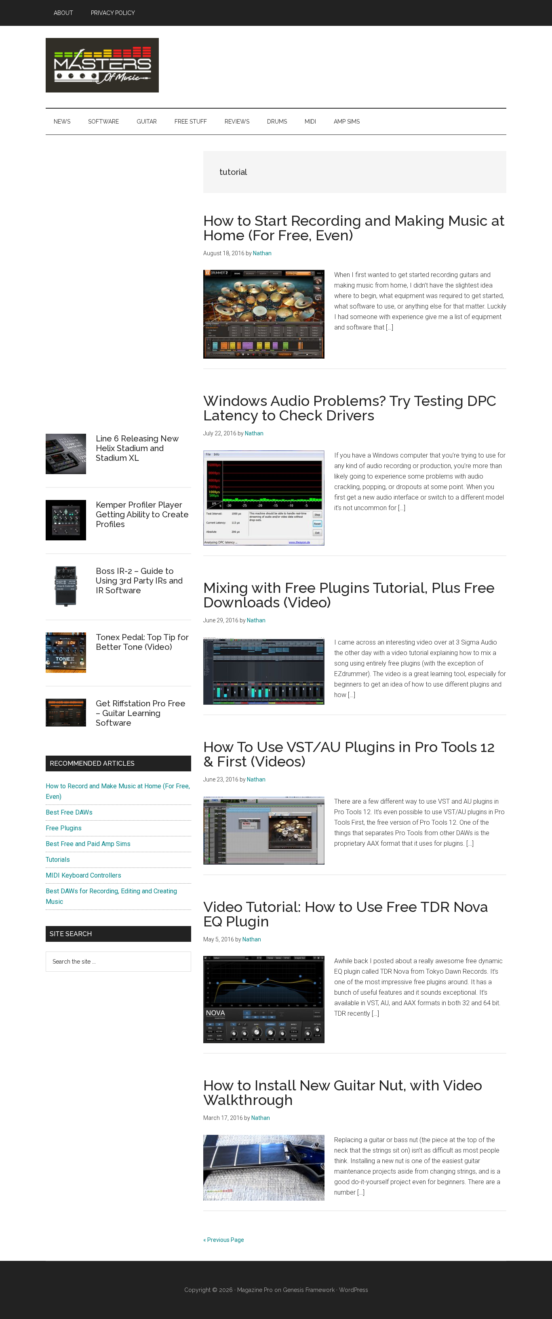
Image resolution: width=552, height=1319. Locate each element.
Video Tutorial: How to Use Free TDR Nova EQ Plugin (345, 914)
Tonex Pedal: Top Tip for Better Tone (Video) (142, 642)
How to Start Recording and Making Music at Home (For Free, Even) (354, 228)
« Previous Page (223, 1240)
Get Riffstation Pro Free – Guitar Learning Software (140, 713)
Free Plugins (64, 828)
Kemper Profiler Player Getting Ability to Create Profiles (142, 514)
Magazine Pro (255, 1290)
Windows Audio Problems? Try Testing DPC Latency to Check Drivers (349, 408)
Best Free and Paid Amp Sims (88, 844)
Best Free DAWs (69, 812)
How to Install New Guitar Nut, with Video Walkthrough (342, 1092)
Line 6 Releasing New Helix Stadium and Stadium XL (137, 448)
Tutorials (58, 859)
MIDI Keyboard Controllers (83, 875)
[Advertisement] (106, 293)
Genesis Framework (309, 1290)
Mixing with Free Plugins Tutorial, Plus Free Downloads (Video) (349, 595)
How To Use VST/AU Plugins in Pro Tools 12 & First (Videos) (349, 754)
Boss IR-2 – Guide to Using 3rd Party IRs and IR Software (139, 580)
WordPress (353, 1290)
